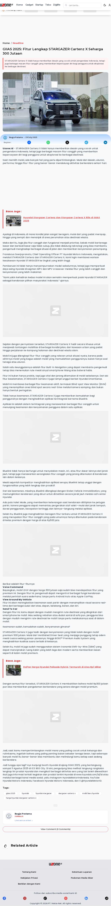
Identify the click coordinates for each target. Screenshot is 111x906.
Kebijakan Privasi (29, 878)
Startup (39, 5)
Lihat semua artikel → (24, 820)
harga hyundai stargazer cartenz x (21, 798)
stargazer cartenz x (67, 793)
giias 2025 (10, 793)
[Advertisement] (55, 25)
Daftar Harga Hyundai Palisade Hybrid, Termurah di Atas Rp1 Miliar (62, 667)
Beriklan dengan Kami (29, 884)
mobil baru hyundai (90, 793)
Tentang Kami (29, 872)
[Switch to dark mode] (104, 5)
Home (19, 5)
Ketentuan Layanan (82, 872)
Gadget (29, 5)
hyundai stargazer (44, 793)
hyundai (25, 793)
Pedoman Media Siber (82, 878)
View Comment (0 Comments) (55, 829)
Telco (48, 5)
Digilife (56, 5)
